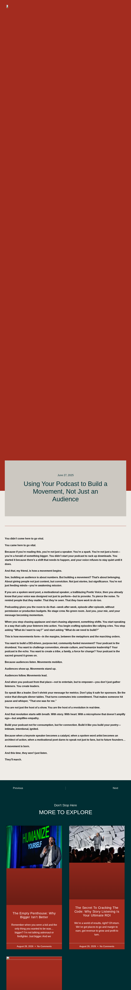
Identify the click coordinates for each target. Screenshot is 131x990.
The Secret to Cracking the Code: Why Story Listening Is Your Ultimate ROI (96, 911)
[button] (121, 6)
